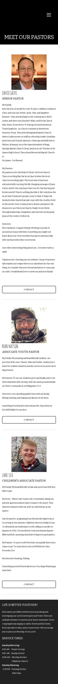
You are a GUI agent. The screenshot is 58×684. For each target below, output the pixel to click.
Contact (29, 289)
